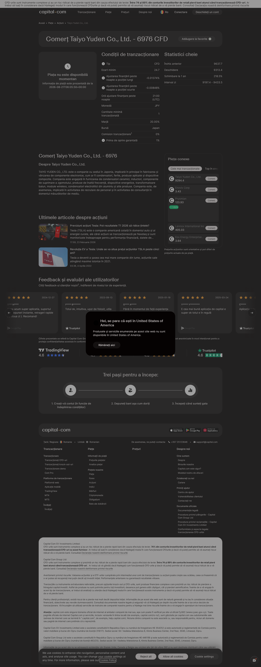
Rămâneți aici (106, 345)
